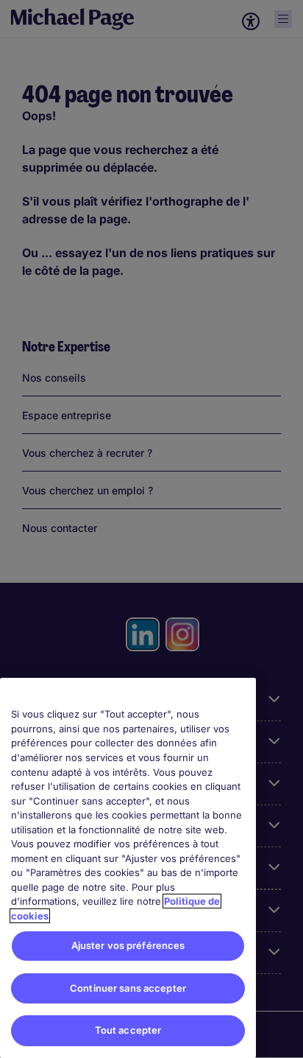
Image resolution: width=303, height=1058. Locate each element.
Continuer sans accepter (128, 988)
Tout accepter (128, 1030)
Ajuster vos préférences (128, 945)
